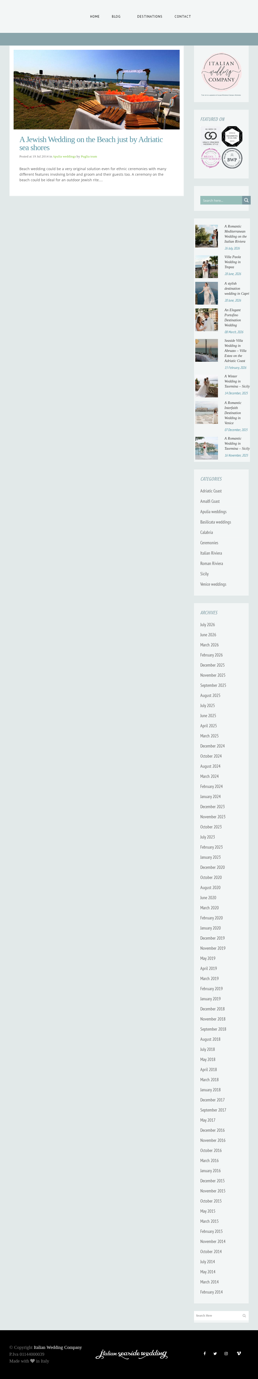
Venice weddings (213, 584)
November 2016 (212, 1140)
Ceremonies (209, 543)
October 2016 (211, 1150)
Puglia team (89, 156)
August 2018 (210, 1039)
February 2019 (211, 988)
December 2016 (212, 1130)
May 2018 (207, 1059)
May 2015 (207, 1211)
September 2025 (213, 685)
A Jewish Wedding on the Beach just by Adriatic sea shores (91, 143)
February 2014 (211, 1292)
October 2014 (211, 1251)
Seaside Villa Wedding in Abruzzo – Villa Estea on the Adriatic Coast (235, 351)
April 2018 (208, 1069)
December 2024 (212, 746)
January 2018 (210, 1090)
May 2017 (207, 1120)
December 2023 (212, 806)
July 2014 (207, 1261)
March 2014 (209, 1282)
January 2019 (210, 999)
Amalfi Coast (210, 501)
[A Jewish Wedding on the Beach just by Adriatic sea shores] (97, 89)
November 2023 (212, 817)
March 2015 (209, 1221)
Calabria (206, 532)
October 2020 (211, 877)
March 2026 (209, 645)
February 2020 (211, 918)
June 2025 (208, 715)
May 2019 (207, 958)
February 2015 (211, 1231)
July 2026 (207, 624)
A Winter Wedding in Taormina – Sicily (237, 381)
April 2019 (208, 968)
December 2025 (212, 665)
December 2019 (212, 938)
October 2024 (211, 756)
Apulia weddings (64, 156)
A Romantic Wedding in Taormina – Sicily (237, 443)
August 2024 (210, 766)
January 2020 (210, 928)
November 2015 (212, 1191)
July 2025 (207, 705)
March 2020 (209, 908)
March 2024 (209, 776)
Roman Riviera (211, 563)
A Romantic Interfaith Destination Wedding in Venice (232, 413)
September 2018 (213, 1029)
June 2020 (208, 897)
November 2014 (212, 1241)
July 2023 (207, 837)
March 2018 (209, 1079)
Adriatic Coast (211, 491)
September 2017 (213, 1110)
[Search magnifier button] (246, 200)
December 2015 (212, 1181)
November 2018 (212, 1019)
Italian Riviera (211, 553)
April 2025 (208, 726)
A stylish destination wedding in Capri (236, 289)
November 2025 (212, 675)
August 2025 (210, 695)
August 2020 (210, 887)
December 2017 (212, 1100)
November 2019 (212, 948)
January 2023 (210, 857)
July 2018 (207, 1049)
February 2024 (211, 786)
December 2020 (212, 867)
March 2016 (209, 1160)
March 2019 (209, 978)
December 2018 (212, 1009)
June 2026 (208, 635)
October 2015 (211, 1201)
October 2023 (211, 827)
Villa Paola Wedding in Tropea (232, 262)
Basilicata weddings (215, 522)
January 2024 (210, 796)
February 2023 (211, 847)
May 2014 (207, 1272)
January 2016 (210, 1170)
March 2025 (209, 736)
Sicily (204, 574)
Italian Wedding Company (58, 1347)
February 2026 (211, 655)
